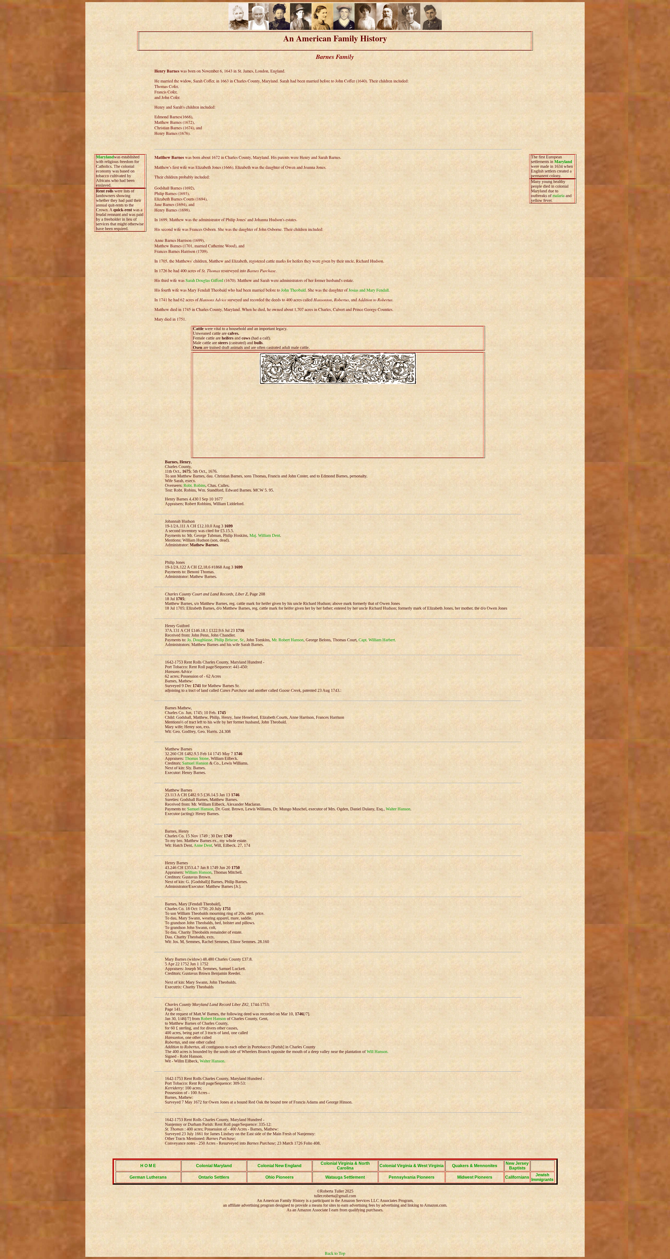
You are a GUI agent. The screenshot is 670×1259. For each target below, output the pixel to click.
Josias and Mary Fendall (369, 290)
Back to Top (335, 1253)
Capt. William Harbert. (377, 640)
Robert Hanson (213, 1018)
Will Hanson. (377, 1051)
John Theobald (293, 290)
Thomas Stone (197, 758)
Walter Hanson (398, 809)
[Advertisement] (338, 421)
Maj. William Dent (264, 535)
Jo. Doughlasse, (200, 640)
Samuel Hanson (195, 763)
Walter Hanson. (212, 1061)
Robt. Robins (194, 485)
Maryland (105, 157)
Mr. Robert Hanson (288, 640)
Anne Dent (203, 845)
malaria (558, 195)
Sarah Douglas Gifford (204, 280)
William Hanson (198, 872)
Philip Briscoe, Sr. (229, 640)
